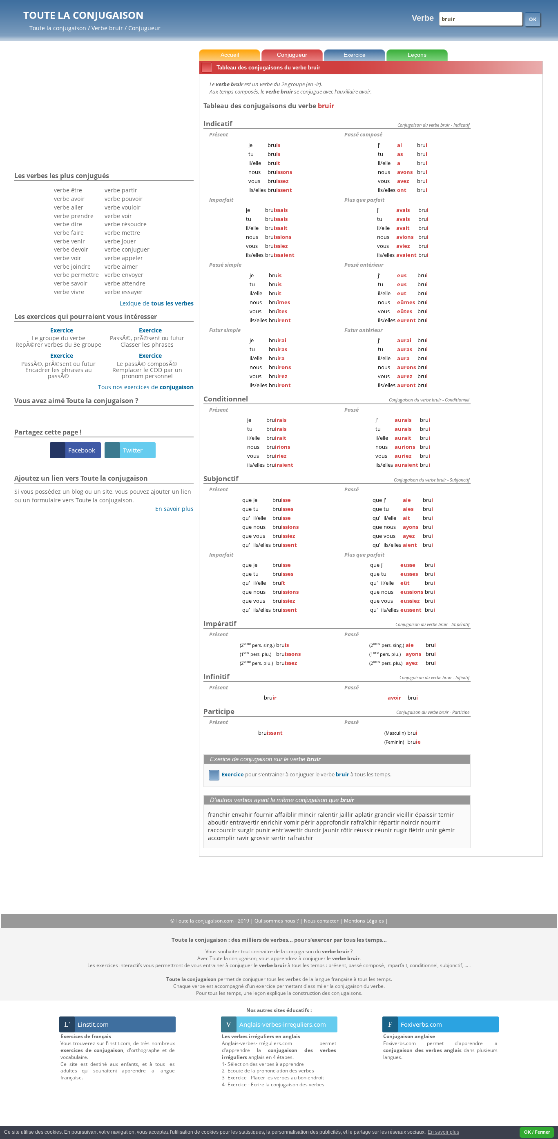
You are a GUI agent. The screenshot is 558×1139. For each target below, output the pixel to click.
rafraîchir (364, 822)
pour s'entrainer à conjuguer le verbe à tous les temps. (301, 774)
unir (431, 830)
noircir (410, 822)
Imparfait (221, 199)
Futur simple (225, 330)
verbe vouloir (123, 207)
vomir (291, 822)
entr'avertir (287, 830)
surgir (245, 830)
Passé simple (225, 264)
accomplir (221, 838)
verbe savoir (70, 283)
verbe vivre (69, 292)
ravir (243, 838)
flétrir (416, 830)
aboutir (218, 822)
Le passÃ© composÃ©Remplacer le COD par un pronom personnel (147, 366)
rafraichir (300, 838)
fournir (263, 814)
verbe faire (69, 232)
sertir (278, 838)
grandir (385, 814)
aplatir (364, 814)
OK (532, 19)
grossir (260, 838)
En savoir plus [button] (443, 1132)
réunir (383, 830)
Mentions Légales (364, 920)
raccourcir (222, 830)
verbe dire (68, 224)
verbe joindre (72, 266)
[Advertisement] (508, 199)
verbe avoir (69, 199)
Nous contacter (322, 920)
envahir (242, 814)
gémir (447, 830)
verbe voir (67, 258)
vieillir (405, 814)
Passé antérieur (363, 264)
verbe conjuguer (127, 249)
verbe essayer (124, 292)
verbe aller (68, 207)
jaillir (346, 814)
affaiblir (286, 814)
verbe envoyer (124, 275)
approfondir (332, 822)
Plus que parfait (364, 199)
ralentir (327, 814)
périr (308, 822)
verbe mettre (122, 232)
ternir (446, 814)
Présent (218, 134)
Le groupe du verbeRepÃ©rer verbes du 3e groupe (58, 337)
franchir (219, 814)
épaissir (426, 814)
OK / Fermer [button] (537, 1132)
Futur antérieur (363, 330)
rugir (400, 830)
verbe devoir (71, 249)
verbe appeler (124, 258)
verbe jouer (120, 241)
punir (262, 830)
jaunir (331, 830)
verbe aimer (121, 266)
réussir (363, 830)
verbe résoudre (126, 224)
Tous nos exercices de (143, 387)
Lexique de (154, 303)
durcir (312, 830)
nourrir (430, 822)
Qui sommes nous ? (277, 920)
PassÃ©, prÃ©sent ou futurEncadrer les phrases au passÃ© (58, 366)
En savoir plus (171, 509)
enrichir (271, 822)
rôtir (347, 830)
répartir (389, 822)
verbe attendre (125, 283)
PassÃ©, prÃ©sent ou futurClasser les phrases (147, 337)
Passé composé (363, 134)
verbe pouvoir (124, 199)
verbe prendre (74, 216)
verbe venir (69, 241)
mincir (307, 814)
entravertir (244, 822)
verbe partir (121, 190)
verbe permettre (76, 275)
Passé (351, 409)
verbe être (68, 190)
